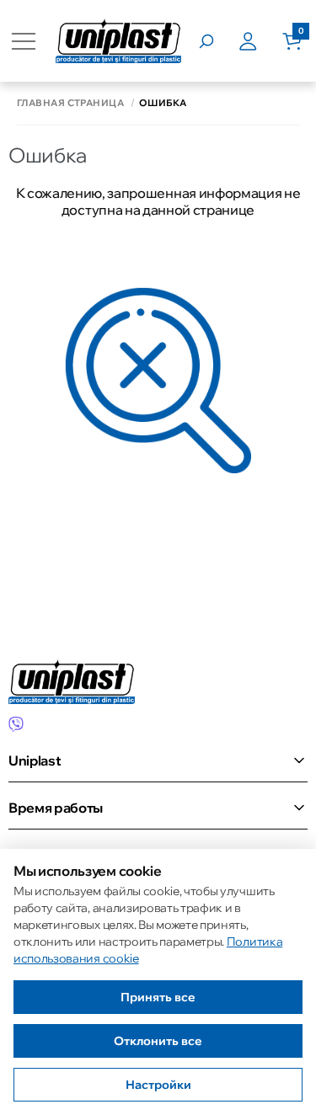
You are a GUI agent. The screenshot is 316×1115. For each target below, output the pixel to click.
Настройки (158, 1084)
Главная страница (70, 103)
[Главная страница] (118, 40)
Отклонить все (158, 1040)
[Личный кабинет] (260, 41)
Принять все (158, 997)
